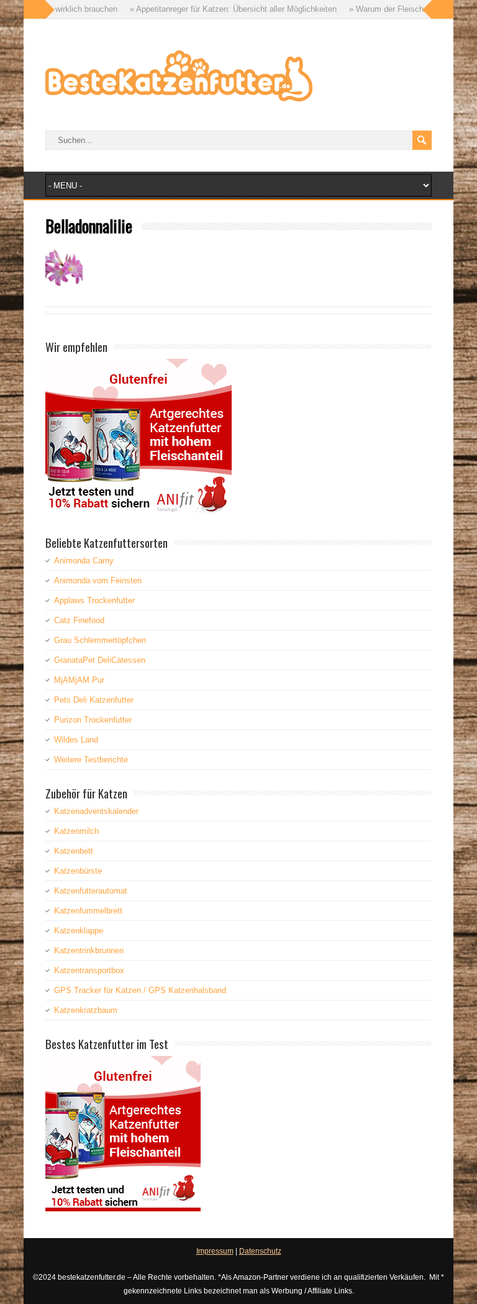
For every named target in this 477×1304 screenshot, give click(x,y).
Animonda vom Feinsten (98, 580)
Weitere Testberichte (91, 759)
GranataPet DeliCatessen (99, 660)
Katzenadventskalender (96, 811)
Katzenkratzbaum (85, 1010)
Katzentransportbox (89, 970)
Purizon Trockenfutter (93, 719)
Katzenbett (73, 851)
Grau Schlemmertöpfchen (100, 640)
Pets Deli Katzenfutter (94, 700)
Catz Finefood (79, 620)
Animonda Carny (84, 560)
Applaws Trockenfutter (94, 600)
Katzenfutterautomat (90, 890)
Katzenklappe (78, 930)
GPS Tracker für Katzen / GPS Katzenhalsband (140, 990)
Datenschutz (260, 1251)
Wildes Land (76, 739)
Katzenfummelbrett (88, 910)
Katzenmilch (76, 831)
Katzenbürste (78, 871)
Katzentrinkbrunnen (89, 950)
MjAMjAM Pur (79, 680)
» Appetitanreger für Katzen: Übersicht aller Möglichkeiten (202, 9)
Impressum (215, 1251)
